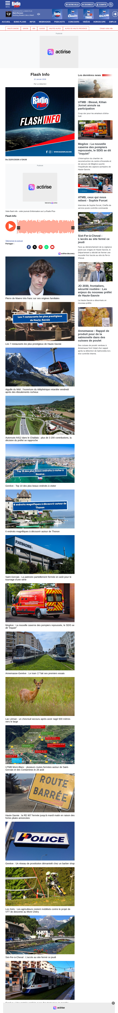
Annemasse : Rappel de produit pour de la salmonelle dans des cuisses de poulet (93, 335)
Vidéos (86, 22)
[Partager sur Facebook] (28, 248)
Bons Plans (20, 22)
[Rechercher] (110, 4)
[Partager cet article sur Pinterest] (40, 248)
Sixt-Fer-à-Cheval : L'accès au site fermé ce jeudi (93, 239)
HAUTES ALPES (55, 28)
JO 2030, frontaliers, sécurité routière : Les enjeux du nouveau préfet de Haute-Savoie (95, 290)
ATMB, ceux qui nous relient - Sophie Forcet (92, 199)
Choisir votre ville (106, 28)
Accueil (6, 22)
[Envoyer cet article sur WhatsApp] (46, 248)
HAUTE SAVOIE (13, 28)
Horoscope (99, 22)
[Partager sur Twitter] (34, 248)
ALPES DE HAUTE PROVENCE (76, 28)
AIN (33, 28)
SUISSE (42, 28)
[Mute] (38, 14)
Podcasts (59, 22)
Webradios (45, 22)
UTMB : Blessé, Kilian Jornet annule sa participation (92, 105)
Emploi (112, 22)
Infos (32, 22)
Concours (73, 22)
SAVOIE (25, 28)
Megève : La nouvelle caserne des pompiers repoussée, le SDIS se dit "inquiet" (94, 148)
